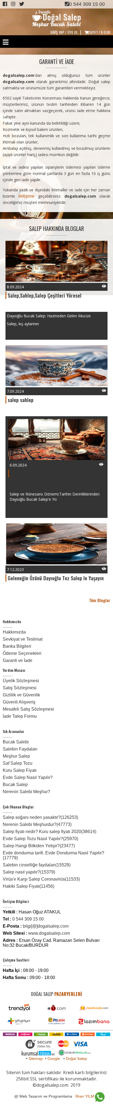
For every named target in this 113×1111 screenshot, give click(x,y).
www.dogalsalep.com (49, 933)
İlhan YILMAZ (87, 1096)
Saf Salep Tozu (17, 763)
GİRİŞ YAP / (58, 32)
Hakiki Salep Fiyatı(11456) (28, 886)
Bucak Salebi (16, 742)
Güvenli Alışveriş (19, 702)
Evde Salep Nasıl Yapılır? (28, 777)
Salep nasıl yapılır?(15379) (29, 872)
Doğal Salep (76, 1058)
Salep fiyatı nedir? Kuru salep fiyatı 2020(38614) (49, 831)
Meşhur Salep (16, 756)
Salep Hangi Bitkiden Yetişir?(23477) (39, 845)
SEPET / (99, 32)
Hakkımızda (14, 632)
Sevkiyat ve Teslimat (23, 639)
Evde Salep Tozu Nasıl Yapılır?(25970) (40, 838)
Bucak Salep (15, 784)
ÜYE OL (72, 32)
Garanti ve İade (17, 660)
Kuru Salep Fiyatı (19, 770)
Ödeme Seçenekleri (22, 653)
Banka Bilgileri (17, 646)
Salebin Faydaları (20, 749)
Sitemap (36, 1058)
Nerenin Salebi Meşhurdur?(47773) (37, 824)
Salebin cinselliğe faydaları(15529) (36, 865)
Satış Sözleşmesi (19, 687)
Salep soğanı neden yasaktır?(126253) (40, 817)
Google (53, 1058)
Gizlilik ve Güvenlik (21, 695)
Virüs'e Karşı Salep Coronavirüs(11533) (41, 879)
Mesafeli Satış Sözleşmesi (28, 709)
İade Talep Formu (20, 716)
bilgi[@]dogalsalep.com (46, 926)
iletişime (26, 196)
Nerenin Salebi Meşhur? (26, 791)
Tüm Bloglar (99, 600)
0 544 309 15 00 (87, 4)
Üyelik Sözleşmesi (21, 680)
